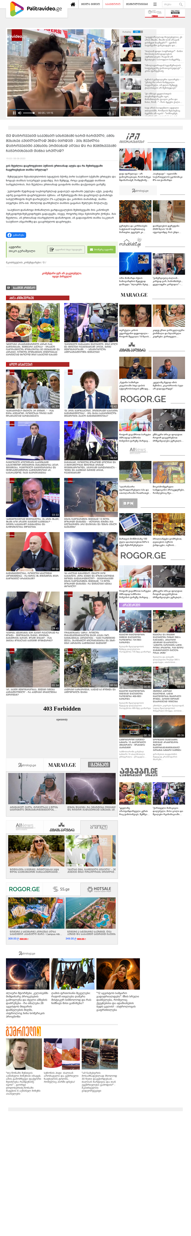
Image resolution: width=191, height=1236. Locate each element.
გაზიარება (18, 235)
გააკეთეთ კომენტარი (24, 287)
